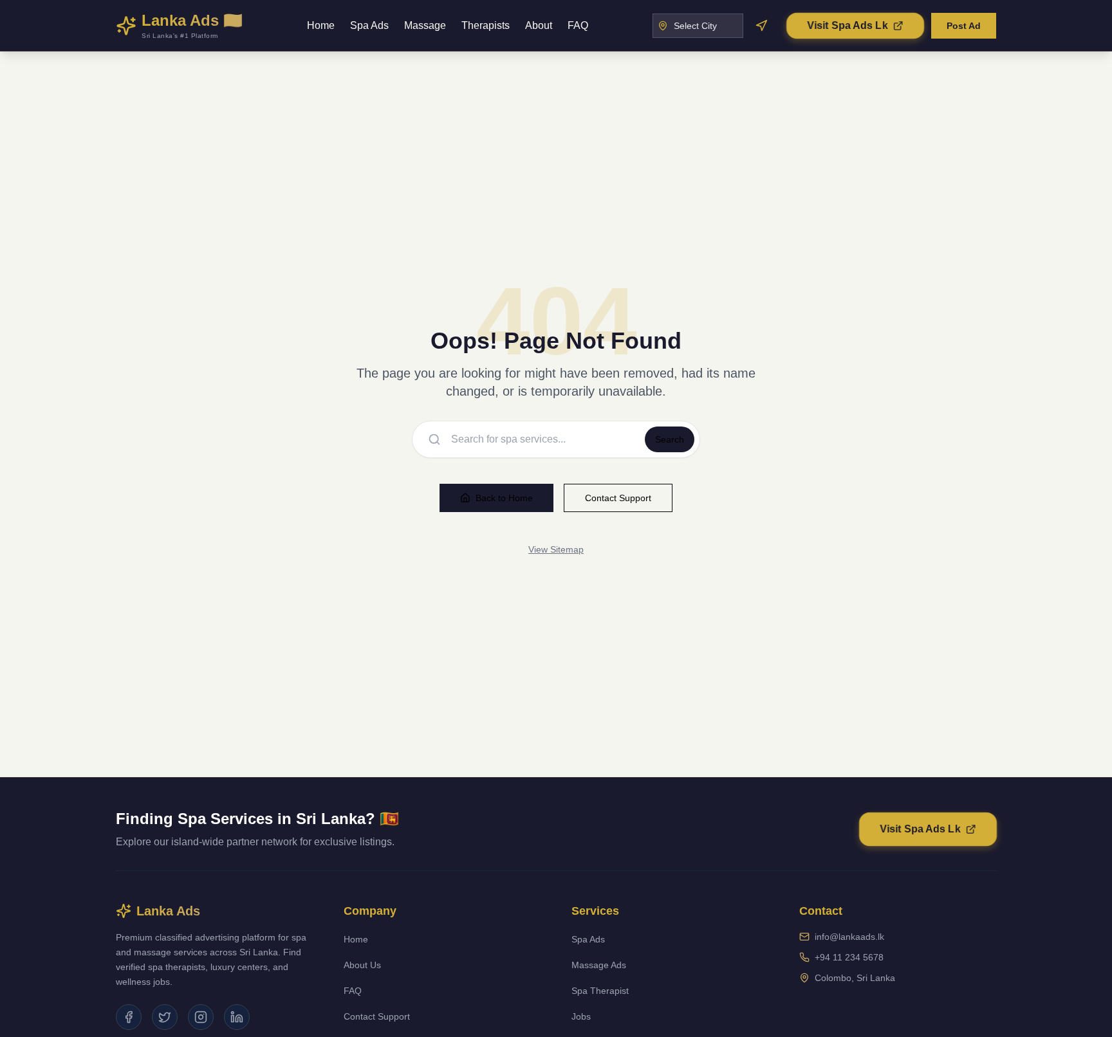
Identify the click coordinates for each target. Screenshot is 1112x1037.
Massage (425, 25)
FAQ (578, 25)
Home (321, 25)
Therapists (485, 25)
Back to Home (504, 498)
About (538, 25)
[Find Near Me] (761, 26)
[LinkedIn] (237, 1017)
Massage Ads (598, 965)
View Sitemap (556, 549)
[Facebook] (129, 1017)
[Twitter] (165, 1017)
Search (669, 439)
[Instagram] (201, 1017)
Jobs (581, 1016)
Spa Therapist (600, 991)
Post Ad (964, 26)
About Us (362, 965)
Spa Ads (369, 25)
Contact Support (618, 498)
